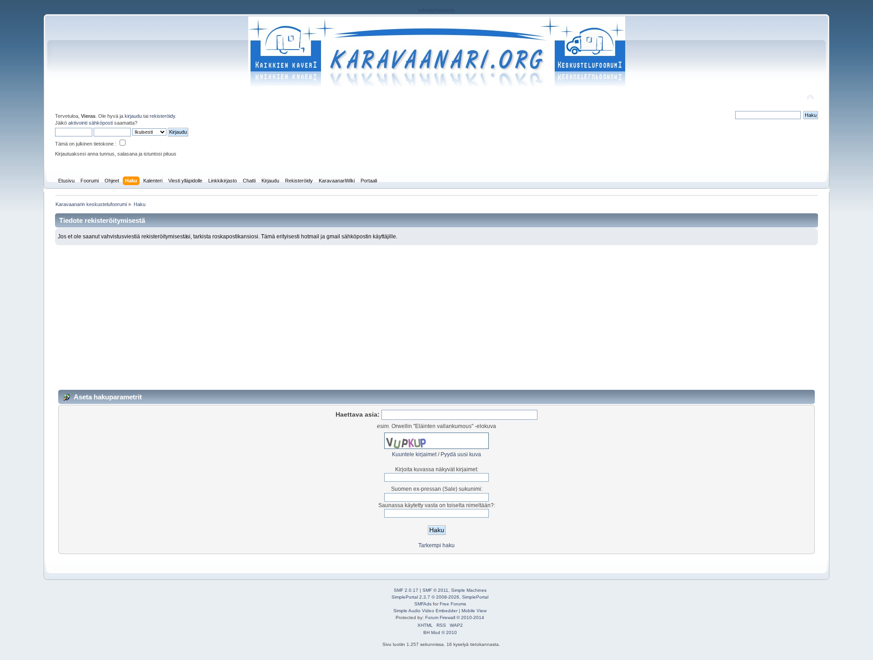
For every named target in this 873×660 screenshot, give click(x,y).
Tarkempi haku (436, 545)
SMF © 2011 (435, 590)
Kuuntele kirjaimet (414, 454)
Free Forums (453, 603)
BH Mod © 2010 (440, 632)
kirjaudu (133, 116)
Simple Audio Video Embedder (425, 610)
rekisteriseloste (436, 10)
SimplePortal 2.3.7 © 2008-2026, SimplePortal (439, 597)
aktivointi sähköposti (90, 123)
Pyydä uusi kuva (461, 454)
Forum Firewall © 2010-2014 (454, 617)
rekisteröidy (162, 116)
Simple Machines (469, 590)
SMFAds (422, 603)
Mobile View (474, 610)
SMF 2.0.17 (406, 590)
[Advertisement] (436, 313)
